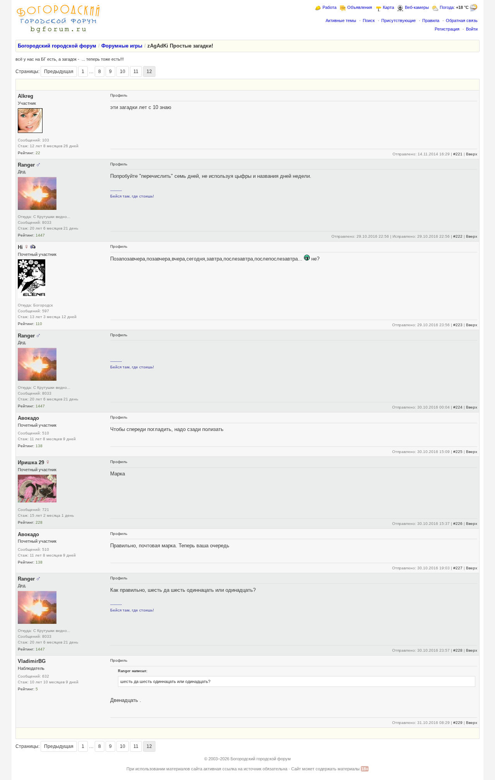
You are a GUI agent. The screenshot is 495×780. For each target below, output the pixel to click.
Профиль (118, 95)
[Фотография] (33, 247)
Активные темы (341, 20)
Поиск (369, 20)
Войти (472, 29)
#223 (458, 325)
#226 (458, 523)
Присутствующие (398, 20)
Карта (388, 7)
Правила (430, 20)
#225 (458, 452)
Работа (329, 7)
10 (122, 71)
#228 (458, 650)
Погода (447, 7)
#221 (458, 154)
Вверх (471, 154)
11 (135, 71)
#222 (458, 236)
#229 (458, 722)
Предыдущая (58, 71)
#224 (458, 407)
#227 (458, 568)
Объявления (359, 7)
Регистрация (447, 29)
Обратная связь (462, 20)
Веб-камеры (417, 7)
